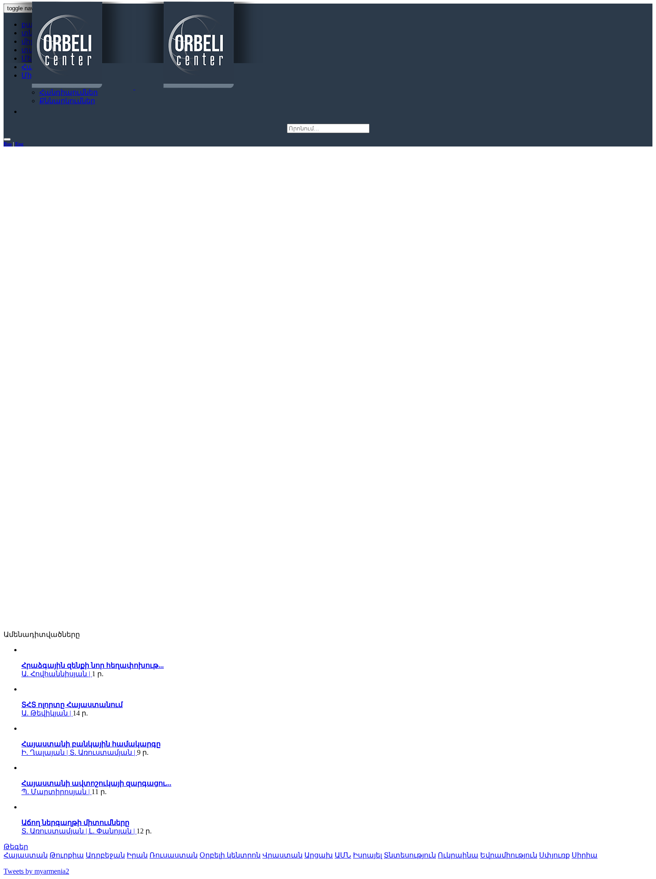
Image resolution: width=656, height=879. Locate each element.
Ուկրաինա (458, 855)
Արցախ (318, 855)
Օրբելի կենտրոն (230, 855)
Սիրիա (585, 855)
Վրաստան (282, 855)
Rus (8, 143)
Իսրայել (367, 855)
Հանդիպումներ (68, 92)
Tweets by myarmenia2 (36, 871)
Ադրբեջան (105, 855)
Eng (19, 143)
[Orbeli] (134, 45)
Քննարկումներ (67, 101)
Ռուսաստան (173, 855)
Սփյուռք (554, 855)
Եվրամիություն (508, 855)
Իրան (137, 855)
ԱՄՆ (343, 855)
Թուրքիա (67, 855)
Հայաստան (26, 855)
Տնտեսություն (410, 855)
